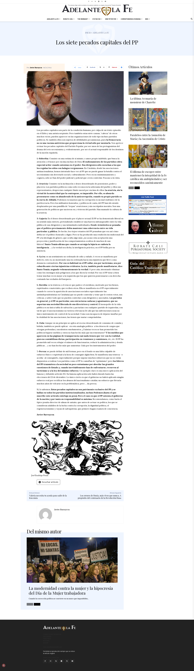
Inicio (88, 32)
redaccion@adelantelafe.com (52, 647)
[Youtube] (105, 1)
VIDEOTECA (47, 638)
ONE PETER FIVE (110, 19)
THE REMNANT (82, 19)
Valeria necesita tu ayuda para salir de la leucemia (48, 496)
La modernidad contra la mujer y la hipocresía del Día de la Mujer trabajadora (71, 590)
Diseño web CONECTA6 (51, 658)
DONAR (45, 643)
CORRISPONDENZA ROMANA (131, 19)
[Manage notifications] (3, 665)
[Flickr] (92, 1)
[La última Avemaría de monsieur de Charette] (148, 83)
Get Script (141, 214)
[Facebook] (88, 1)
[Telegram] (98, 1)
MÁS (146, 19)
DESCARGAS (47, 636)
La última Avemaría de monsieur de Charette (143, 100)
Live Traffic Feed (147, 197)
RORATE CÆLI (68, 19)
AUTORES (46, 641)
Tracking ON (153, 214)
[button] (191, 19)
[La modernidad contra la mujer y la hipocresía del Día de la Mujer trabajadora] (72, 560)
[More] (121, 67)
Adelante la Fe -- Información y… (138, 201)
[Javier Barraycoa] (45, 514)
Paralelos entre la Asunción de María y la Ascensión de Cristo (147, 136)
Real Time (147, 214)
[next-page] (37, 604)
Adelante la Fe (101, 32)
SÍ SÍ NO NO (96, 19)
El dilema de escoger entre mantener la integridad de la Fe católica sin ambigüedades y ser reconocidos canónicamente (148, 177)
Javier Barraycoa (36, 67)
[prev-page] (30, 604)
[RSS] (95, 1)
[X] (102, 1)
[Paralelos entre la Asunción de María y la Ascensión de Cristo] (148, 119)
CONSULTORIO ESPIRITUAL (52, 634)
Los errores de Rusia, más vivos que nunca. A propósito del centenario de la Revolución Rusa (99, 496)
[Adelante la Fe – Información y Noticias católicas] (97, 10)
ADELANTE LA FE (53, 19)
